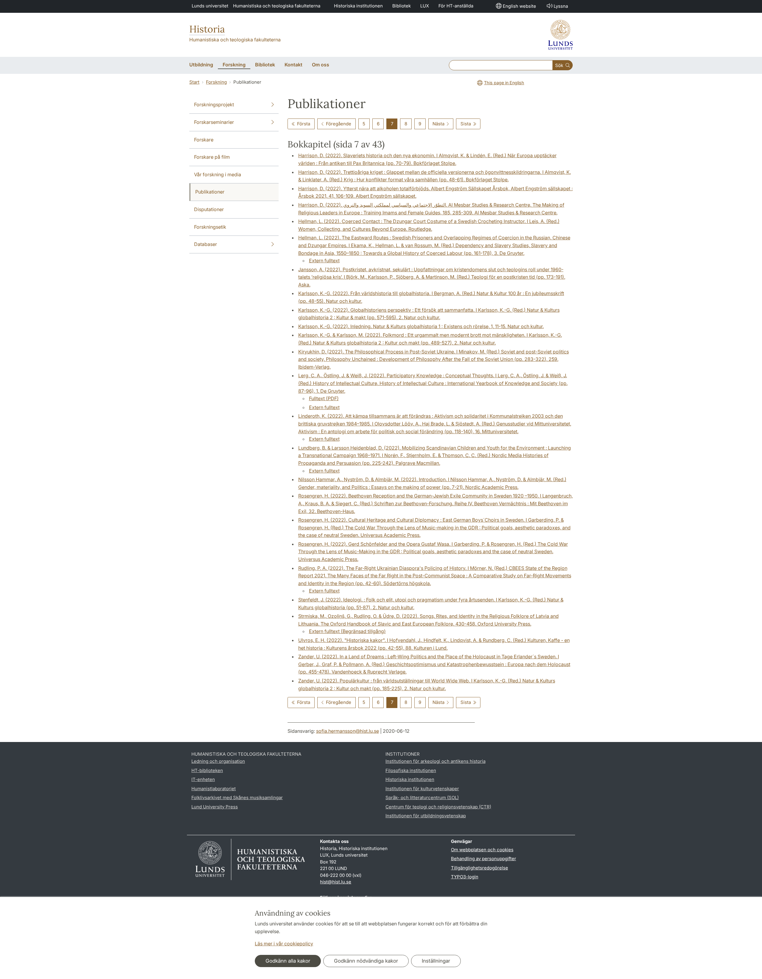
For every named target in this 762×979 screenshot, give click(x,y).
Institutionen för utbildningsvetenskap (425, 816)
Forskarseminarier (214, 122)
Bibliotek (401, 6)
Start (194, 82)
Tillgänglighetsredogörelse (479, 868)
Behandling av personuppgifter (483, 858)
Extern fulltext (324, 261)
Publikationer (209, 192)
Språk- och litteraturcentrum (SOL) (422, 797)
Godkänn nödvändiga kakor (366, 961)
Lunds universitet (210, 6)
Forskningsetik (210, 227)
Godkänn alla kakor (288, 961)
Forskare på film (212, 157)
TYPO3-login (464, 877)
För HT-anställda (455, 6)
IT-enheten (203, 779)
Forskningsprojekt (214, 104)
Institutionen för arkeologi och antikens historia (435, 761)
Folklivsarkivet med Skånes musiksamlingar (237, 797)
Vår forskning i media (217, 174)
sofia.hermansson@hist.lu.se (347, 731)
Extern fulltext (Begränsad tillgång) (347, 631)
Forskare (203, 140)
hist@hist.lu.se (335, 882)
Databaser (205, 244)
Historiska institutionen (358, 6)
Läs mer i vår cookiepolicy (284, 944)
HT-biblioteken (207, 770)
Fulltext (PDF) (324, 398)
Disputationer (209, 209)
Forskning (216, 82)
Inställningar (436, 961)
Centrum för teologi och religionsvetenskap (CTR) (438, 807)
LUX (424, 6)
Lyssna (561, 6)
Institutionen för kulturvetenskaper (422, 788)
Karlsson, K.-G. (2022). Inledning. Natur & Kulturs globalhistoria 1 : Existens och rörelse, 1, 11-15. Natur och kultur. (421, 326)
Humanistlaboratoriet (213, 788)
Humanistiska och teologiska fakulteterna (276, 6)
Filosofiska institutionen (410, 770)
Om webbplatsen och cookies (482, 849)
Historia (207, 29)
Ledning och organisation (218, 761)
